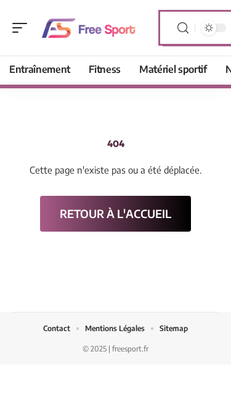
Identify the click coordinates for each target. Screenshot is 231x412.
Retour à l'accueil (115, 213)
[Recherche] (183, 28)
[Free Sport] (88, 28)
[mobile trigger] (22, 28)
